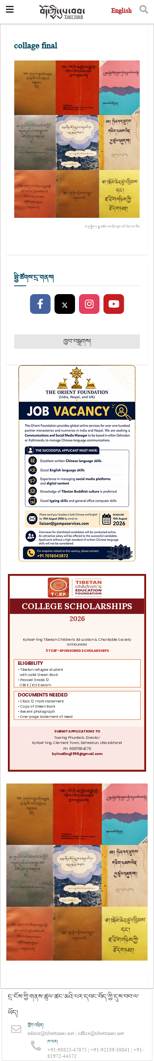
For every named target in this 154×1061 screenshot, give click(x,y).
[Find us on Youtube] (113, 304)
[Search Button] (143, 12)
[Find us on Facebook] (40, 304)
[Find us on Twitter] (64, 304)
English (121, 12)
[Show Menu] (9, 12)
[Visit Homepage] (62, 12)
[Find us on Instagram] (89, 304)
